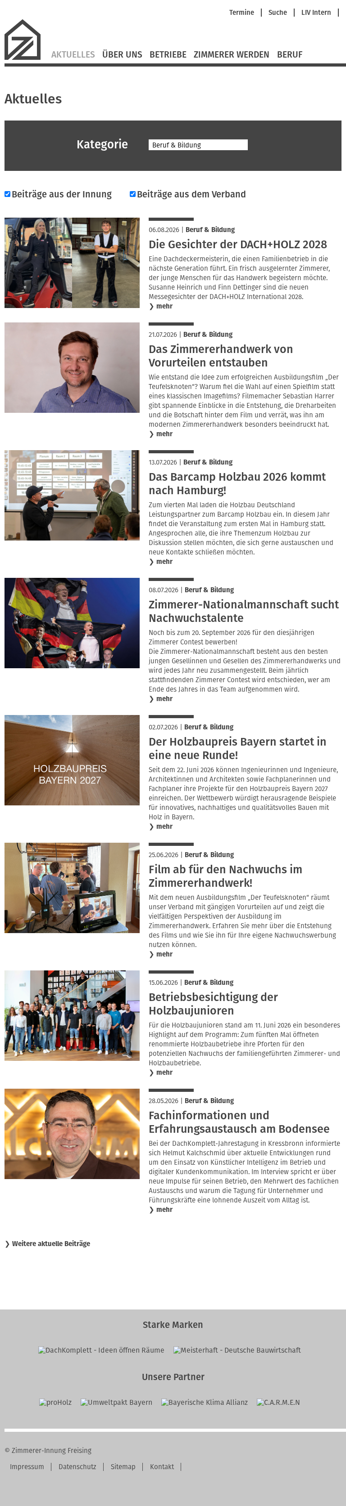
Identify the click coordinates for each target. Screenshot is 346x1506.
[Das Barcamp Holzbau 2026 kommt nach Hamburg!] (72, 538)
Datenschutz (77, 1467)
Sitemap (123, 1467)
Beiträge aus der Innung (62, 194)
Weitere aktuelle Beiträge (51, 1244)
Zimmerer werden (231, 55)
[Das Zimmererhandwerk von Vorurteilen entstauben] (72, 410)
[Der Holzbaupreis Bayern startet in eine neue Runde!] (72, 803)
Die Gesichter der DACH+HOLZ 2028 (238, 244)
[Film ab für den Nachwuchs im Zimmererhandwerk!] (72, 930)
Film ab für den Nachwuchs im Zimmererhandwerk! (225, 876)
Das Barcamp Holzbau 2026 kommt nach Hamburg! (237, 483)
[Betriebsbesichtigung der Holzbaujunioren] (72, 1058)
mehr (164, 306)
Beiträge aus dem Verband (191, 194)
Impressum (27, 1467)
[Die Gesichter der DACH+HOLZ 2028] (72, 305)
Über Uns (122, 55)
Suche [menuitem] (278, 13)
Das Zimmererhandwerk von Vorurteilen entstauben (221, 356)
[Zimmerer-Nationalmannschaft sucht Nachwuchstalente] (72, 665)
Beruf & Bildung (210, 230)
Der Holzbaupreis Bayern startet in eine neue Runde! (238, 748)
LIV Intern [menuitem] (316, 13)
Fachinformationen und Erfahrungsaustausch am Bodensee (239, 1122)
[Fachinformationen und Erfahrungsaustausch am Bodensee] (72, 1176)
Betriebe (168, 55)
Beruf (289, 55)
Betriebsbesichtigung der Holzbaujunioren (213, 1004)
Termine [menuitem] (241, 13)
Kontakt (162, 1467)
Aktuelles (73, 55)
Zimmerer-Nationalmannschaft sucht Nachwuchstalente (244, 611)
